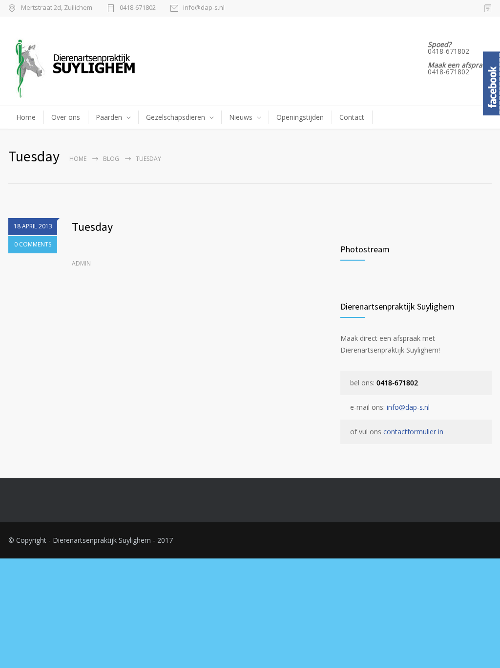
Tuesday (92, 226)
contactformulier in (413, 431)
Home (26, 117)
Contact (351, 117)
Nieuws (240, 117)
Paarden (109, 117)
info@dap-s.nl (204, 8)
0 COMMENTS (32, 244)
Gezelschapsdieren (175, 117)
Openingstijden (300, 117)
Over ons (65, 117)
